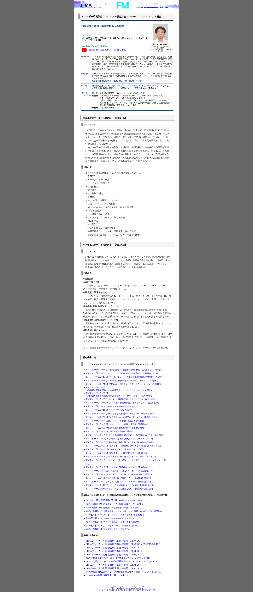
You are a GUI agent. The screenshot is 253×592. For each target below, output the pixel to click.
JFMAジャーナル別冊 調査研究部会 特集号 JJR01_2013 (114, 568)
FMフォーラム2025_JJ (124, 377)
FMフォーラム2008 (120, 489)
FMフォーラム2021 (112, 406)
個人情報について (148, 590)
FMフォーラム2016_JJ (124, 446)
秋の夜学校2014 (108, 529)
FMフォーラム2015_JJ (117, 453)
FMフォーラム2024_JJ (124, 384)
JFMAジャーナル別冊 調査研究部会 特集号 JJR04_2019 (114, 551)
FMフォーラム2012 (120, 471)
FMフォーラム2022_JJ (123, 402)
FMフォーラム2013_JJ (117, 467)
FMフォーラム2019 (115, 421)
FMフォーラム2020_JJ (122, 417)
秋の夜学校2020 (111, 518)
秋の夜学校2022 (124, 511)
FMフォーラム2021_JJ (111, 410)
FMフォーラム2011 (119, 478)
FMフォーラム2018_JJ (110, 431)
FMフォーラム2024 (122, 380)
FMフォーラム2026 (125, 369)
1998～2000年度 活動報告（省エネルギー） (107, 575)
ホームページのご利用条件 (108, 590)
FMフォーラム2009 (120, 485)
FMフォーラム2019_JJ (117, 424)
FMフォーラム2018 (115, 428)
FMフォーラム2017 (125, 435)
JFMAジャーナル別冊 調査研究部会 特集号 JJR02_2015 (114, 565)
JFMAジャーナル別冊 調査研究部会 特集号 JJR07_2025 (114, 541)
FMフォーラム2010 (119, 481)
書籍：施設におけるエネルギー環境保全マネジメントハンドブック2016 (121, 561)
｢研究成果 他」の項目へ (144, 88)
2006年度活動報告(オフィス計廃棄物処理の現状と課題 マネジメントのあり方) (124, 572)
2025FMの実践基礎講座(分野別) (117, 500)
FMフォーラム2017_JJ (120, 438)
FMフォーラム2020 (121, 413)
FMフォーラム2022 (122, 399)
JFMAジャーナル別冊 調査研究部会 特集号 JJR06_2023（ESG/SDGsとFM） (123, 544)
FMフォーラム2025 (123, 373)
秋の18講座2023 (113, 507)
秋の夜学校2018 (112, 525)
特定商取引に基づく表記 (130, 590)
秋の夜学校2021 (116, 515)
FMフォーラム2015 (115, 449)
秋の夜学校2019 (113, 522)
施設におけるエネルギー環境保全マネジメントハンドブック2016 (118, 558)
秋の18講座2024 (115, 504)
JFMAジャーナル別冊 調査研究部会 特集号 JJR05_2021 (114, 548)
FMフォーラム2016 (121, 442)
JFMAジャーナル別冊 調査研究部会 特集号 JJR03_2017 (114, 554)
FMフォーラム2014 (123, 456)
